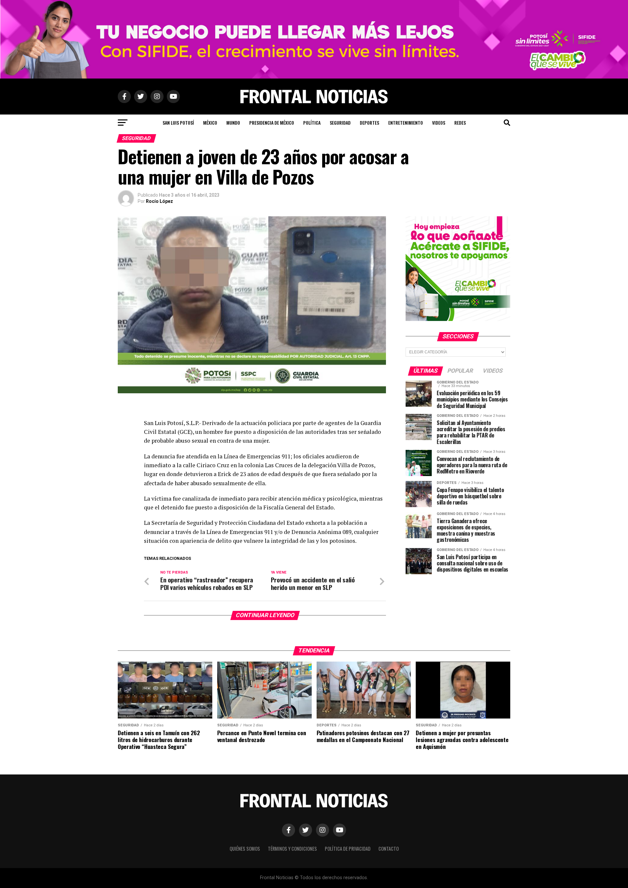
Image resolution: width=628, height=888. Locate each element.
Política (312, 122)
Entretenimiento (405, 122)
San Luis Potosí (178, 122)
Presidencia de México (271, 122)
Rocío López (159, 201)
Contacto (388, 848)
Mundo (233, 122)
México (210, 122)
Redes (460, 122)
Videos (438, 122)
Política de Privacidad (348, 848)
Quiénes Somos (245, 848)
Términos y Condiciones (292, 848)
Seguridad (340, 122)
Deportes (369, 122)
